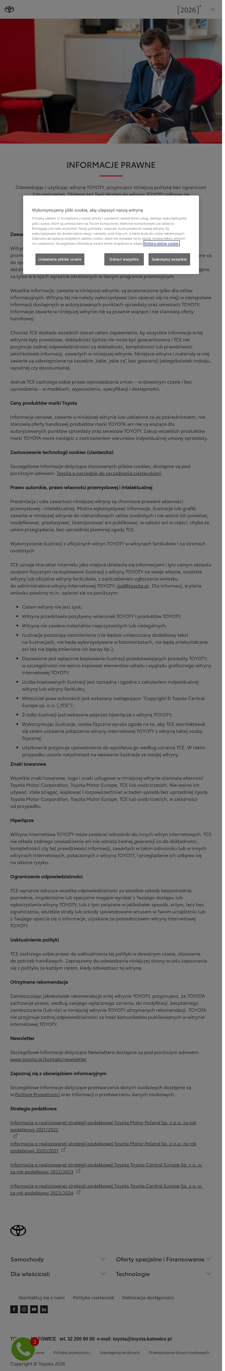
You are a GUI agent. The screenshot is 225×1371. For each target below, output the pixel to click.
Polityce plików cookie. (161, 243)
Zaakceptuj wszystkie (169, 259)
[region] (111, 234)
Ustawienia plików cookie (59, 259)
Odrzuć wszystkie (124, 259)
